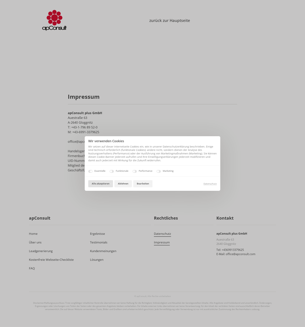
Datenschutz (210, 184)
